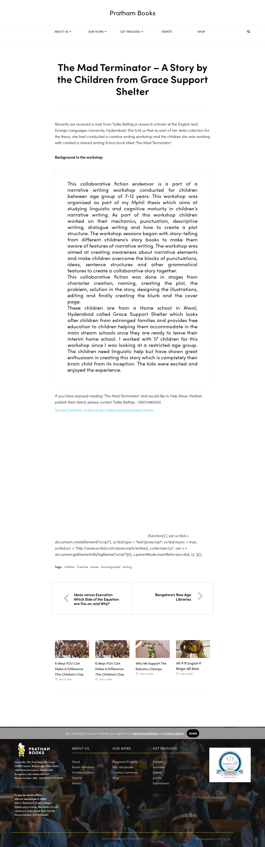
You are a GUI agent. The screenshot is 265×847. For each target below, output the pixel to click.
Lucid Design (222, 839)
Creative (82, 567)
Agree (193, 733)
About (76, 762)
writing (127, 567)
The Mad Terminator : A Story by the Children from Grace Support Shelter (104, 410)
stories (94, 567)
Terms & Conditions (113, 838)
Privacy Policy (134, 838)
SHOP (201, 31)
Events (157, 772)
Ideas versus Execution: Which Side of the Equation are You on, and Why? (96, 599)
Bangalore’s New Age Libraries (173, 597)
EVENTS (167, 31)
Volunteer (159, 767)
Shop (115, 778)
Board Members (83, 767)
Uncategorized (110, 567)
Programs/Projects (124, 762)
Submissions (161, 783)
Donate (158, 762)
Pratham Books (132, 12)
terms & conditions (145, 733)
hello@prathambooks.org (31, 786)
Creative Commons (125, 772)
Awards (77, 778)
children (69, 567)
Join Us (157, 778)
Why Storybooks (122, 767)
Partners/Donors (83, 772)
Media (76, 783)
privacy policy (174, 733)
